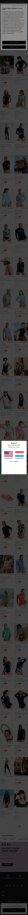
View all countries (14, 461)
